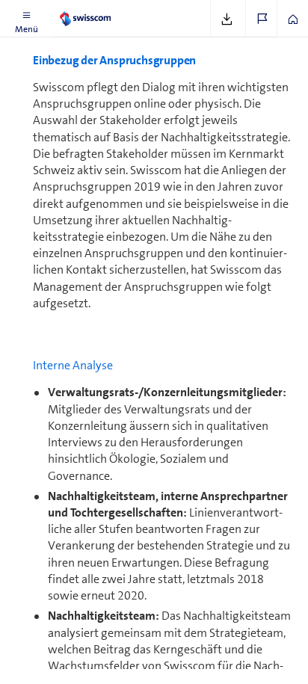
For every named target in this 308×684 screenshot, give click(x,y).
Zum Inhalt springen (112, 8)
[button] (26, 18)
